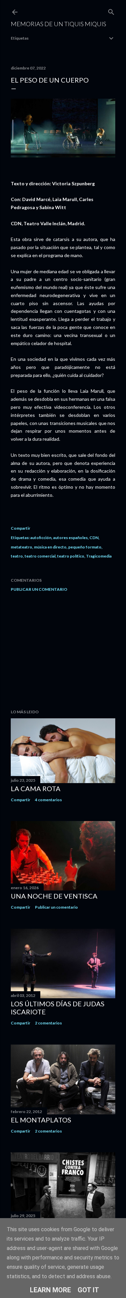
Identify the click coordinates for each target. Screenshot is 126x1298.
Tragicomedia (99, 556)
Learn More (50, 1290)
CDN (93, 537)
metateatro (21, 546)
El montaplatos (41, 1120)
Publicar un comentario (39, 589)
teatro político (70, 556)
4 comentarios (48, 799)
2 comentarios (48, 1022)
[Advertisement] (63, 650)
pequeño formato (84, 546)
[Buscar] (111, 10)
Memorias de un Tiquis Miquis (58, 24)
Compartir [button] (20, 528)
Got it (88, 1290)
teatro (17, 556)
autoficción (40, 537)
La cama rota (35, 788)
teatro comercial (40, 556)
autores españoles (70, 537)
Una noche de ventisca (54, 896)
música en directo (50, 546)
